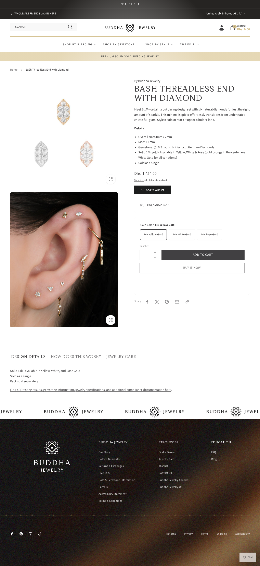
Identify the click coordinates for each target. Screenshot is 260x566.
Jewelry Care (121, 356)
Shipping (139, 180)
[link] (33, 13)
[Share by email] (177, 301)
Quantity (144, 246)
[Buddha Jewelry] (52, 471)
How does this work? (76, 356)
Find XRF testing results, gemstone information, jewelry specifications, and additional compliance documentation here (90, 390)
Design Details (28, 356)
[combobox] (43, 27)
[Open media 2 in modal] (64, 259)
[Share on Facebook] (147, 302)
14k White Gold (182, 235)
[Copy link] (187, 302)
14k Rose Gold (209, 235)
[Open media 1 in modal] (64, 133)
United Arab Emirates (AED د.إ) (224, 14)
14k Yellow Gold (153, 235)
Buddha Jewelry (147, 81)
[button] (240, 28)
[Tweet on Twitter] (157, 302)
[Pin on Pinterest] (167, 302)
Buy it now (192, 268)
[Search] (70, 27)
